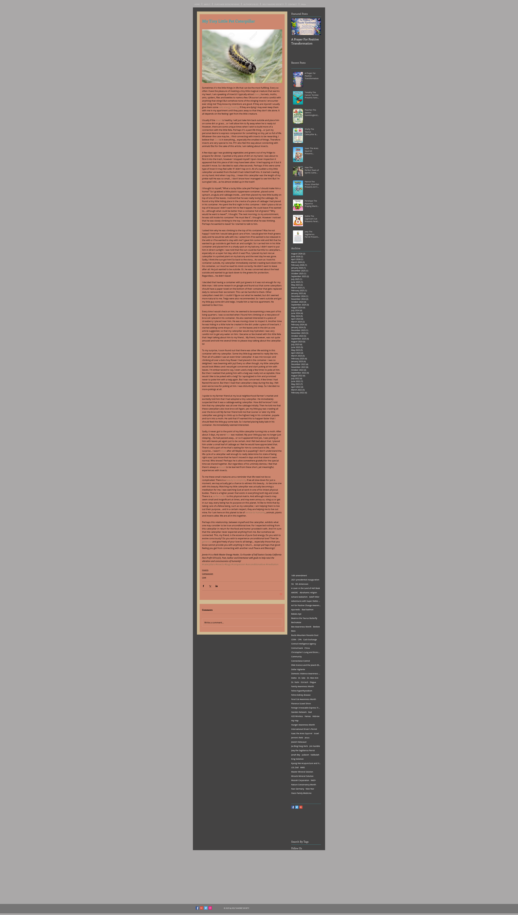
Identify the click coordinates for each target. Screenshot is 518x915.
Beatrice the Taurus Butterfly (304, 618)
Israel (316, 733)
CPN (300, 639)
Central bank (297, 648)
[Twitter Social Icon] (205, 908)
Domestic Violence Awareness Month (306, 673)
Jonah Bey (295, 754)
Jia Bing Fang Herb (299, 746)
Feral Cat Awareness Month (303, 699)
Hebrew (315, 716)
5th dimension (301, 584)
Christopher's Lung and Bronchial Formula (306, 652)
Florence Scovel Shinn (301, 703)
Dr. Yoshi (295, 682)
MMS (302, 767)
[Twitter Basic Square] (296, 807)
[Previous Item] (295, 27)
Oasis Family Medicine (301, 793)
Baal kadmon (307, 609)
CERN (293, 639)
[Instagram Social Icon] (210, 908)
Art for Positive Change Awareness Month (306, 605)
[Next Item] (316, 27)
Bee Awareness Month (301, 626)
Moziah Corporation (300, 780)
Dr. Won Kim (312, 678)
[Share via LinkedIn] (216, 586)
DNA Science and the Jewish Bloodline (306, 665)
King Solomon (297, 759)
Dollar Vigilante (298, 669)
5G (292, 584)
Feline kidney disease (301, 695)
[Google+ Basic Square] (300, 807)
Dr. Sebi (301, 678)
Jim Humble (314, 746)
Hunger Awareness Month (303, 724)
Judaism (305, 754)
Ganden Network (298, 712)
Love (204, 577)
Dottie (294, 678)
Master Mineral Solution (302, 771)
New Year (310, 788)
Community (296, 656)
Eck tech (304, 682)
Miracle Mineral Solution (302, 776)
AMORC (294, 592)
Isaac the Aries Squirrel (301, 733)
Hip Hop (295, 720)
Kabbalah (315, 754)
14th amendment (299, 575)
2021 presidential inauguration (305, 579)
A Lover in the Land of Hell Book (305, 588)
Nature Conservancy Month (303, 784)
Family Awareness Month (302, 686)
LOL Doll (295, 767)
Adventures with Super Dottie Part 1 (306, 601)
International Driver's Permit (304, 729)
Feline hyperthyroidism (301, 690)
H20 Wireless (297, 716)
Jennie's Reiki (297, 737)
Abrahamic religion (308, 592)
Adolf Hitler (314, 597)
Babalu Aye (296, 614)
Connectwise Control (300, 661)
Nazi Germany (297, 788)
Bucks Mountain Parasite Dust (304, 635)
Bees (293, 631)
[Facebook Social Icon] (197, 908)
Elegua (313, 682)
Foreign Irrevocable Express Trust (306, 707)
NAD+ (313, 780)
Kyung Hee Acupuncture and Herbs (306, 763)
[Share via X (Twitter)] (210, 586)
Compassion (207, 573)
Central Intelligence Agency (303, 643)
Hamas (308, 716)
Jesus (307, 737)
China (307, 648)
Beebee (316, 626)
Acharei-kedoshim (299, 597)
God (310, 712)
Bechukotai (296, 622)
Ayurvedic (295, 609)
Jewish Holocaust (298, 742)
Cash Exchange (310, 639)
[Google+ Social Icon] (201, 908)
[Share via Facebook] (203, 586)
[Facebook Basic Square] (292, 807)
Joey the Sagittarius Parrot (303, 750)
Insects (205, 570)
